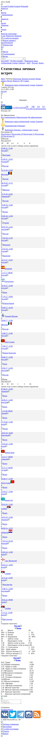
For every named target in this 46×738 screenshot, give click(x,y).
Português (24, 6)
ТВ (21, 81)
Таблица (9, 79)
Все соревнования (8, 117)
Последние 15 (29, 134)
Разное (3, 29)
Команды (4, 19)
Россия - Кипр (37, 63)
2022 (28, 63)
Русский (4, 6)
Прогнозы (17, 79)
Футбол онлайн (16, 61)
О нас (3, 36)
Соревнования (7, 15)
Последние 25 (9, 136)
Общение (4, 25)
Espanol (17, 6)
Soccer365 (5, 61)
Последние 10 (17, 134)
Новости (4, 8)
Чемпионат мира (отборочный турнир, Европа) (19, 62)
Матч (3, 79)
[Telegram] (21, 717)
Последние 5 (6, 134)
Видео (3, 23)
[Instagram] (29, 717)
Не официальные (35, 117)
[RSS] (37, 717)
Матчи (3, 13)
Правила (17, 36)
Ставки (26, 81)
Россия (3, 91)
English (11, 6)
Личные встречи (28, 79)
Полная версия (7, 43)
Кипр (3, 104)
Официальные (22, 117)
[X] (13, 717)
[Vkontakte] (4, 717)
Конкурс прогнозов (9, 34)
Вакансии (10, 36)
